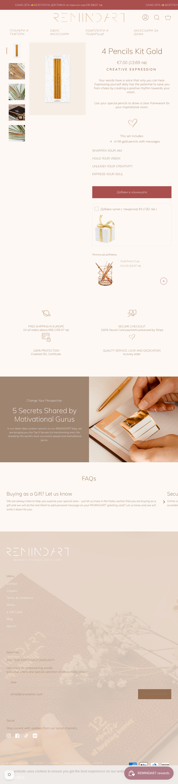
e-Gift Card (14, 612)
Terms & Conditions (20, 598)
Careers (12, 591)
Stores (11, 605)
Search (11, 626)
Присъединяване (154, 694)
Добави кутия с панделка (129, 209)
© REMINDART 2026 (17, 763)
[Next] (164, 502)
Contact (12, 584)
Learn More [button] (16, 777)
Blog (10, 619)
